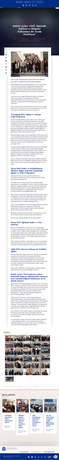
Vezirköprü (20, 386)
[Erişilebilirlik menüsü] (56, 457)
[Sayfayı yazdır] (6, 73)
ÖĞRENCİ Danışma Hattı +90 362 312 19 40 (24, 452)
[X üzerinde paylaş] (6, 58)
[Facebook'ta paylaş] (6, 55)
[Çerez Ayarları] (54, 457)
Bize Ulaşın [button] (40, 1)
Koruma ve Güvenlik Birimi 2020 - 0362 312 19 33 (48, 452)
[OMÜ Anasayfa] (23, 5)
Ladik (31, 386)
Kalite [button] (33, 1)
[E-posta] (26, 5)
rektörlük (25, 22)
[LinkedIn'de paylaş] (6, 67)
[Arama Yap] (32, 5)
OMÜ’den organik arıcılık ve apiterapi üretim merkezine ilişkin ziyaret (21, 421)
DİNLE (6, 49)
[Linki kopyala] (6, 70)
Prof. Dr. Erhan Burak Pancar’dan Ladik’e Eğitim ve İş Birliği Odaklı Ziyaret (50, 420)
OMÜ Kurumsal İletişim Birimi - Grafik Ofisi (11, 456)
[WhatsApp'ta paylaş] (6, 61)
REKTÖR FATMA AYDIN (11, 386)
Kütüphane (28, 1)
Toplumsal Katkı (33, 22)
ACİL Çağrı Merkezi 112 (36, 451)
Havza (26, 386)
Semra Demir (18, 39)
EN (35, 5)
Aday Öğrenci (20, 1)
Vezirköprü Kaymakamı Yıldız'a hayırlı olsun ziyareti (8, 419)
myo (36, 386)
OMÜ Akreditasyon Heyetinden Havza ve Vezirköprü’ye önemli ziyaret (36, 420)
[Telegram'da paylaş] (6, 64)
